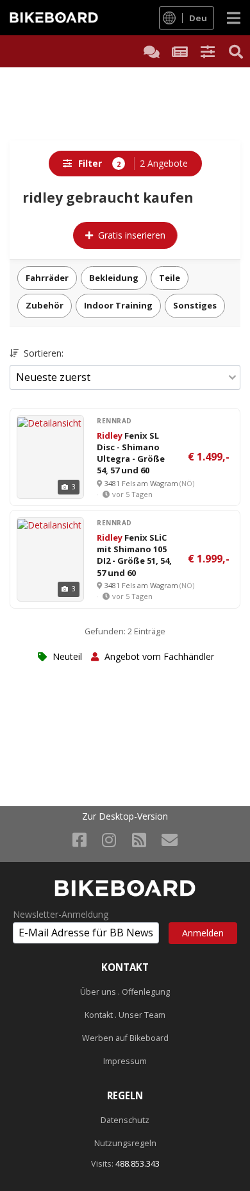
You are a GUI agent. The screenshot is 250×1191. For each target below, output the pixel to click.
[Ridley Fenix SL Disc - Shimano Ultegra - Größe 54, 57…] (49, 422)
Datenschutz (125, 1120)
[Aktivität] (179, 51)
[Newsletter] (170, 839)
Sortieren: (42, 353)
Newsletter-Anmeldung (60, 914)
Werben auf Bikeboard (125, 1038)
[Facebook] (79, 839)
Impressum (125, 1061)
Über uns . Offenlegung (125, 991)
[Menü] (233, 17)
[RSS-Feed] (139, 839)
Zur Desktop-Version (125, 816)
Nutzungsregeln (125, 1143)
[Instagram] (109, 839)
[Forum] (151, 51)
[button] (208, 51)
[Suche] (236, 51)
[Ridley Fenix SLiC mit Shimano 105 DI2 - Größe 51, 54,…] (49, 524)
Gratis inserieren (131, 235)
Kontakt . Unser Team (125, 1014)
